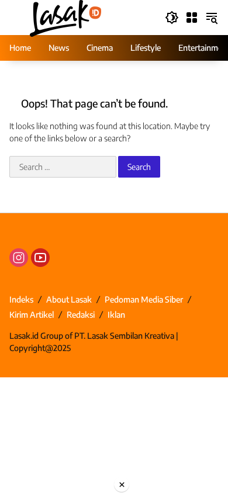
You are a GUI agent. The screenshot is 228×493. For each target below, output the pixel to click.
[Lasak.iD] (64, 17)
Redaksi (81, 315)
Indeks (21, 299)
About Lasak (69, 299)
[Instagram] (18, 257)
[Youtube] (40, 257)
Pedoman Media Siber (144, 299)
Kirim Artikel (31, 315)
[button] (172, 18)
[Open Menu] (192, 18)
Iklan (116, 315)
